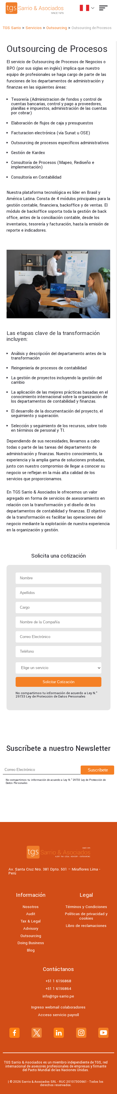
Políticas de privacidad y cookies (86, 916)
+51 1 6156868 (58, 981)
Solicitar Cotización (58, 682)
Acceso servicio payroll (58, 1015)
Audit (30, 914)
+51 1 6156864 (58, 988)
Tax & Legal (31, 921)
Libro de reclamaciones (86, 925)
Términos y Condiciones (86, 906)
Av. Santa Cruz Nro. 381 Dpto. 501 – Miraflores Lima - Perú (54, 871)
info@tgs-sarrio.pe (58, 996)
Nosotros (31, 906)
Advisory (30, 928)
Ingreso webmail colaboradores (58, 1007)
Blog (31, 950)
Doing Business (31, 943)
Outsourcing (30, 936)
